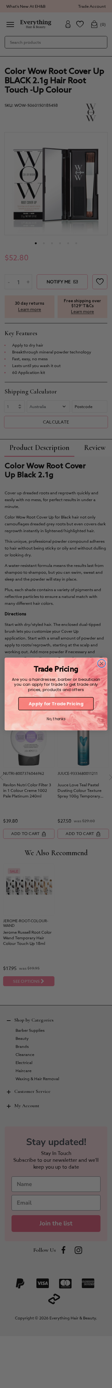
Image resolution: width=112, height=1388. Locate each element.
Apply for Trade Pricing (56, 704)
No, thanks (56, 719)
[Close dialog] (102, 663)
